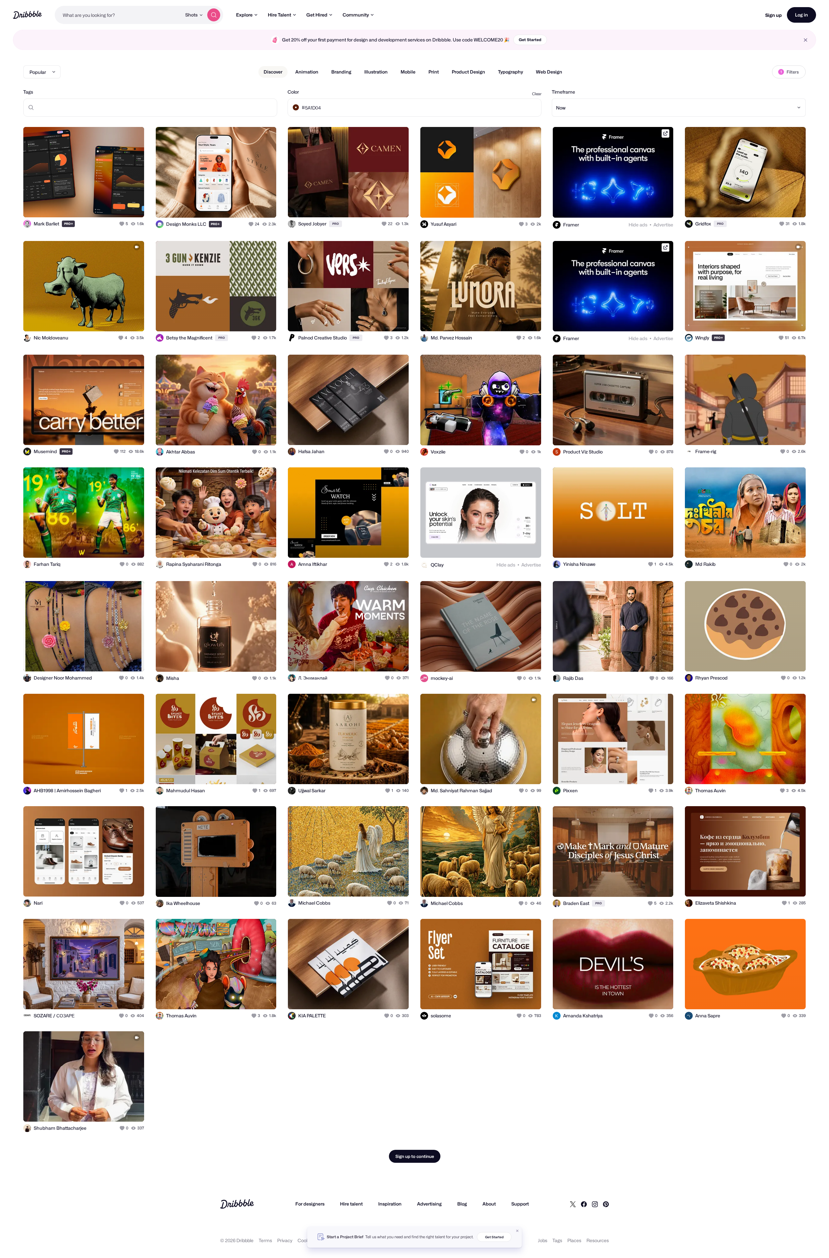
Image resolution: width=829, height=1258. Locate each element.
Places (574, 1240)
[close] (806, 40)
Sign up (773, 15)
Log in (801, 14)
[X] (573, 1204)
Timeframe (563, 92)
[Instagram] (595, 1204)
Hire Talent (279, 14)
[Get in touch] (106, 205)
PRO (68, 223)
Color (293, 92)
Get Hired (316, 14)
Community (356, 14)
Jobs (542, 1240)
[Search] (213, 14)
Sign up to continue (414, 1156)
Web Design (549, 71)
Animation (306, 71)
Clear (536, 93)
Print (433, 71)
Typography (510, 71)
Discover (273, 71)
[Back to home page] (27, 15)
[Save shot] (119, 205)
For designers (309, 1204)
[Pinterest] (606, 1204)
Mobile (408, 71)
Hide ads (638, 224)
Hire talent (351, 1204)
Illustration (376, 71)
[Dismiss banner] (517, 1231)
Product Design (468, 71)
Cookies (306, 1240)
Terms (265, 1240)
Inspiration (390, 1204)
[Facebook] (584, 1204)
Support (520, 1204)
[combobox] (118, 15)
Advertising (429, 1204)
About (489, 1204)
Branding (341, 71)
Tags (28, 92)
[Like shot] (132, 205)
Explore (244, 14)
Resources (597, 1240)
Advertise (663, 224)
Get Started (530, 39)
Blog (462, 1204)
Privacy (284, 1240)
